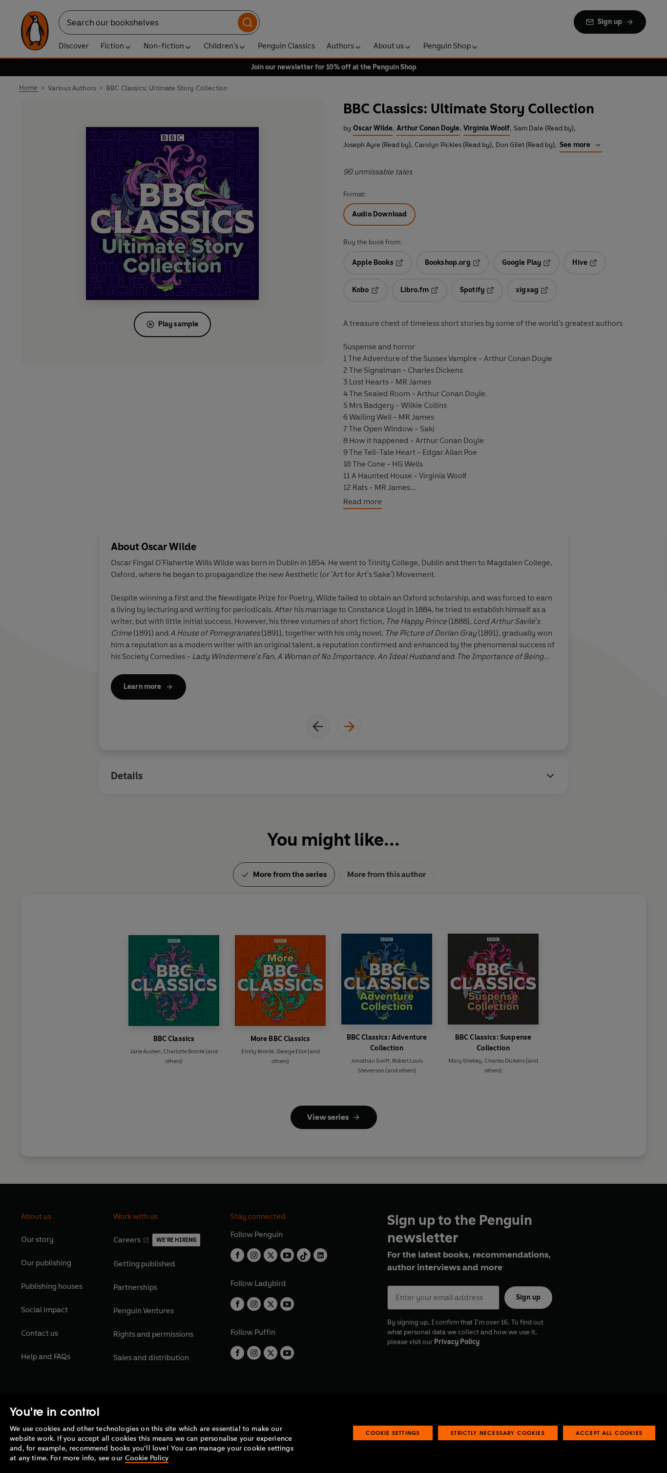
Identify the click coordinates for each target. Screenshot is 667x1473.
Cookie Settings (393, 1432)
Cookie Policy (146, 1458)
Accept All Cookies (609, 1432)
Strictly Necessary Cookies (498, 1432)
